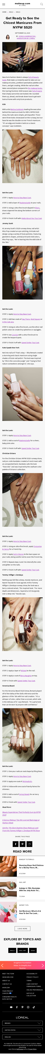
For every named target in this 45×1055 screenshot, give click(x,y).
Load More (22, 929)
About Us (6, 980)
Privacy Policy (32, 977)
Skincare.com (7, 977)
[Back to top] (40, 1050)
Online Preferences (35, 990)
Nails (11, 12)
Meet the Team (8, 974)
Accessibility (32, 974)
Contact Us (7, 984)
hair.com (6, 987)
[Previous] (2, 965)
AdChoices (20, 1049)
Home (4, 12)
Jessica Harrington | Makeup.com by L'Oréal (26, 37)
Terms (29, 980)
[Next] (43, 965)
